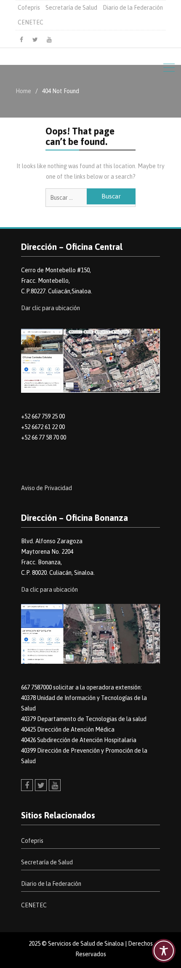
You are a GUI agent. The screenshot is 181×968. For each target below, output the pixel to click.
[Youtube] (49, 40)
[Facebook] (21, 40)
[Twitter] (35, 40)
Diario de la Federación (133, 7)
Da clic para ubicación (49, 589)
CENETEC (30, 22)
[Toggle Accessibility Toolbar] (164, 951)
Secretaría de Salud (71, 7)
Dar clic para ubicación (50, 308)
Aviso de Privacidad (46, 488)
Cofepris (29, 7)
